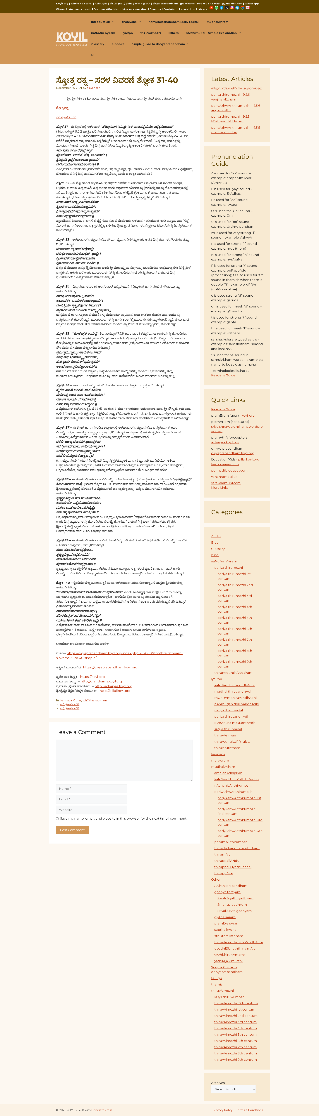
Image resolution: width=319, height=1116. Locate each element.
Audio (216, 536)
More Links (220, 487)
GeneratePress (101, 1110)
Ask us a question (135, 9)
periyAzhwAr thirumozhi (233, 792)
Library (202, 9)
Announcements (80, 9)
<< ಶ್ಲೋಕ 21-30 (66, 117)
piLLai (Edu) (117, 3)
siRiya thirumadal (228, 729)
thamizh (218, 984)
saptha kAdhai (225, 929)
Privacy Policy (222, 1110)
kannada (66, 700)
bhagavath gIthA (138, 3)
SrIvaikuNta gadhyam (234, 911)
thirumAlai (222, 854)
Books (201, 3)
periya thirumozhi (228, 567)
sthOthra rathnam (95, 700)
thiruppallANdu (226, 861)
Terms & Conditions (249, 1110)
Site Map (214, 3)
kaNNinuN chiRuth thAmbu (236, 779)
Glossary (97, 44)
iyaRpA (128, 33)
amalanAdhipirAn (228, 773)
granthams (187, 3)
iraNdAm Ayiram (103, 33)
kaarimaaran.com (225, 464)
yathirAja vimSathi (228, 961)
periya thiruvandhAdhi (232, 716)
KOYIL (72, 36)
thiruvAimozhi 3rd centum (235, 1022)
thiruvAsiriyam (225, 735)
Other (77, 700)
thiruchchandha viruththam (237, 848)
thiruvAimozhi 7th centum (235, 1047)
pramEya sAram (227, 923)
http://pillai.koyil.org (115, 691)
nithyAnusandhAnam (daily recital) (174, 22)
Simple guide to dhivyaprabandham (158, 44)
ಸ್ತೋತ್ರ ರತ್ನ (62, 108)
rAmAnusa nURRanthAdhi (235, 723)
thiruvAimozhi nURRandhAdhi (238, 942)
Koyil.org (62, 3)
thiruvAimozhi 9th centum (235, 1059)
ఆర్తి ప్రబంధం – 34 (69, 704)
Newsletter (188, 9)
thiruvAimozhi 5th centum (235, 1034)
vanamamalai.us (224, 477)
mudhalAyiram (217, 22)
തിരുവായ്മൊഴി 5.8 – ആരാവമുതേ (236, 88)
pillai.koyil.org (248, 459)
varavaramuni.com (226, 483)
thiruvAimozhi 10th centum (236, 1003)
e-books (118, 44)
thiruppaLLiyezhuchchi (232, 867)
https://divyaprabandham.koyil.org (110, 667)
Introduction (100, 22)
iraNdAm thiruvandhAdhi (234, 685)
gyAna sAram (225, 917)
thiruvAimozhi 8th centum (235, 1053)
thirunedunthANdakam (233, 673)
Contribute (170, 9)
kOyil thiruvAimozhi (229, 997)
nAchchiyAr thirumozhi (232, 785)
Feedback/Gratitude (107, 9)
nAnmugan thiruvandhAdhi (236, 704)
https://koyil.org (92, 677)
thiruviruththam (227, 748)
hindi (215, 555)
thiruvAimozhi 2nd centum (236, 1016)
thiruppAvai (223, 873)
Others (173, 33)
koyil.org (248, 415)
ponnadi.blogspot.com (229, 470)
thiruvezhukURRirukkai (232, 741)
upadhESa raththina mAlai (235, 948)
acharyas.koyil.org (225, 442)
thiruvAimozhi (150, 33)
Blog (215, 542)
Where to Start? (81, 3)
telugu (216, 978)
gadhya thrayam (227, 892)
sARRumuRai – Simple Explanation (211, 33)
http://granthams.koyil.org (101, 681)
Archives (218, 1083)
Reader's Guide (223, 375)
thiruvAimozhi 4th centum (235, 1028)
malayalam (220, 760)
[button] (93, 55)
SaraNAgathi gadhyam (235, 898)
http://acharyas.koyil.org (113, 686)
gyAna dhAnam (232, 3)
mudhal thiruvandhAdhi (233, 691)
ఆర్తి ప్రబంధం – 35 (69, 708)
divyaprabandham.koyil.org (232, 453)
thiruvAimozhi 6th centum (235, 1041)
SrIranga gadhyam (232, 904)
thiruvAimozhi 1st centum (234, 1009)
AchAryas (101, 3)
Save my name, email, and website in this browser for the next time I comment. (123, 818)
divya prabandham (165, 3)
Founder (155, 9)
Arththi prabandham (231, 886)
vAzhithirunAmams (230, 955)
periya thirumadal (228, 710)
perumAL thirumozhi (231, 842)
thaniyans (129, 22)
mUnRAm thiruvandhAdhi (235, 698)
